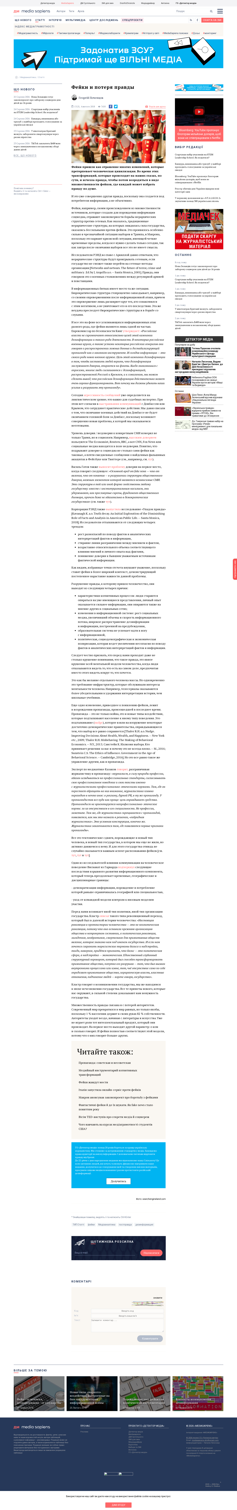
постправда (125, 1224)
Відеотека (133, 1445)
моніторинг (211, 33)
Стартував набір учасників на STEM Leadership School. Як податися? (37, 111)
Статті (40, 20)
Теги (71, 11)
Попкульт (90, 33)
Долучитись (118, 1181)
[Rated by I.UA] (111, 1474)
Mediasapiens (134, 1434)
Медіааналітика (28, 77)
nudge (98, 722)
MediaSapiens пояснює (176, 33)
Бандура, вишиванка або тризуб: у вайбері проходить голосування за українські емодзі (38, 121)
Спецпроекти (132, 20)
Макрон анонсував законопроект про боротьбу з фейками (118, 1097)
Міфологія (48, 33)
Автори (61, 11)
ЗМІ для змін (108, 3)
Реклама (84, 1432)
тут (150, 459)
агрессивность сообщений (102, 395)
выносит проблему (112, 467)
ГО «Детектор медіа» (186, 3)
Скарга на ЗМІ (212, 20)
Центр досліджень (103, 20)
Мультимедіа (76, 20)
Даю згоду (118, 1505)
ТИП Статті (78, 1224)
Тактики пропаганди (69, 33)
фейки (91, 1224)
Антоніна (165, 3)
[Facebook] (110, 106)
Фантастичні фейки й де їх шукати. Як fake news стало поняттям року (116, 1107)
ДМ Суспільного (87, 3)
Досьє (196, 33)
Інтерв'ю (55, 20)
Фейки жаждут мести (93, 1082)
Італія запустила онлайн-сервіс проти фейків (110, 1090)
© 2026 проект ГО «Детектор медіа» (202, 1438)
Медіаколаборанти (110, 33)
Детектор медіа (47, 3)
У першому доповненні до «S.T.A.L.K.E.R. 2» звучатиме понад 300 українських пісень (198, 199)
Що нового (23, 20)
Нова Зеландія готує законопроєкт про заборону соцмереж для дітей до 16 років (37, 99)
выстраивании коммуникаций (120, 404)
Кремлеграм (131, 33)
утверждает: (131, 331)
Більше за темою (30, 1370)
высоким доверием (142, 437)
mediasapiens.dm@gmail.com (205, 1440)
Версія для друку (157, 106)
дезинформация (144, 1224)
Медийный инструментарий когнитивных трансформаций (108, 1072)
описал (104, 916)
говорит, (122, 769)
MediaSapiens (67, 3)
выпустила (113, 509)
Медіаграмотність (28, 33)
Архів (81, 11)
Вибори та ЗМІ (134, 1447)
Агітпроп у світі (151, 33)
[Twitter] (116, 106)
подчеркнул (126, 867)
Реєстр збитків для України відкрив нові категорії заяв (197, 190)
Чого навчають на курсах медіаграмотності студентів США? (115, 1126)
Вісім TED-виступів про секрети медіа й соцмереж (114, 1117)
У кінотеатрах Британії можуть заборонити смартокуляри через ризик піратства (36, 134)
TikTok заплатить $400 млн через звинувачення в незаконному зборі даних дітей (37, 146)
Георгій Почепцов (91, 98)
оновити (157, 1297)
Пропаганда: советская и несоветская (105, 1063)
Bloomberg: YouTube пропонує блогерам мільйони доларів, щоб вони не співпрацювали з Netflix (196, 179)
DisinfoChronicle (127, 3)
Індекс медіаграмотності (34, 26)
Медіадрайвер (148, 3)
